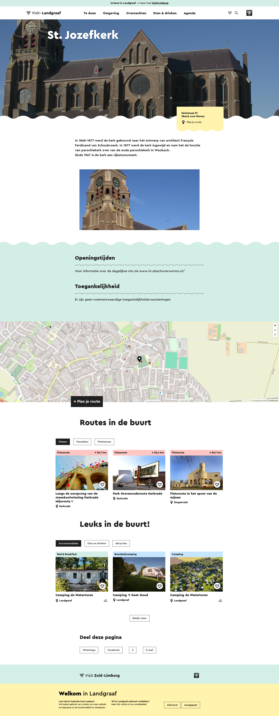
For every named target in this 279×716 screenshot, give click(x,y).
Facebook (114, 650)
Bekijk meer (140, 618)
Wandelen (82, 441)
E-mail (149, 650)
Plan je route (194, 122)
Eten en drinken (97, 543)
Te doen (90, 13)
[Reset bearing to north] (275, 334)
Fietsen (63, 441)
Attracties (121, 543)
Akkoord (172, 705)
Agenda (190, 13)
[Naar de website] (105, 601)
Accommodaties (68, 543)
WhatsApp (89, 650)
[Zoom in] (275, 325)
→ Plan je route (86, 401)
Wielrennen (104, 441)
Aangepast (190, 705)
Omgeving (111, 13)
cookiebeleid (140, 704)
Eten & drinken (165, 13)
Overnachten (136, 13)
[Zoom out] (275, 330)
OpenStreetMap (260, 401)
